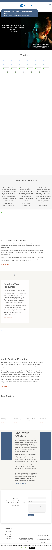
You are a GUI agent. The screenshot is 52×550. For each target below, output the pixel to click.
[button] (2, 5)
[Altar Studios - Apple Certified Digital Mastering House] (26, 5)
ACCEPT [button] (32, 547)
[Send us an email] (14, 507)
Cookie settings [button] (24, 547)
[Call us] (16, 507)
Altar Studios (18, 439)
